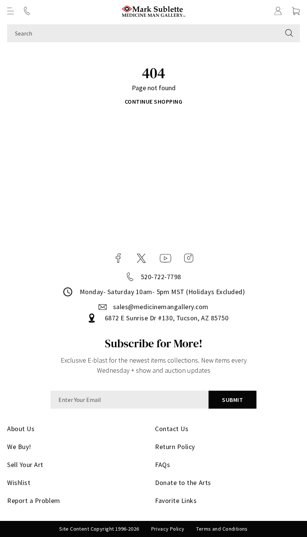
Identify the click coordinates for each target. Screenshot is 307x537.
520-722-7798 (161, 276)
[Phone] (27, 11)
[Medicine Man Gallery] (154, 11)
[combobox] (143, 33)
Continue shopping (153, 101)
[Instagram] (188, 258)
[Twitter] (141, 258)
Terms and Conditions (221, 528)
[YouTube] (165, 258)
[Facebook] (118, 258)
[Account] (278, 11)
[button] (10, 10)
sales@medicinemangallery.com (161, 306)
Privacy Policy (168, 528)
